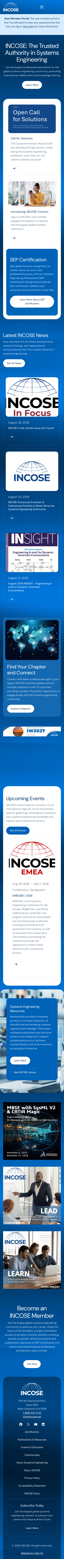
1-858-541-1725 (32, 1412)
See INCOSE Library (25, 1072)
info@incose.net (32, 1416)
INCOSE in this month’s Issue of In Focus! (31, 428)
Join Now (32, 1364)
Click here (28, 26)
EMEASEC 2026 (22, 896)
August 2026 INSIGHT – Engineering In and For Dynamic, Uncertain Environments (30, 587)
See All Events (18, 830)
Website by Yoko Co (32, 1553)
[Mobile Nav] (42, 7)
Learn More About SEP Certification (32, 301)
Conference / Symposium (29, 890)
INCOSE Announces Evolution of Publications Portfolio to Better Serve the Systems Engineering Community (31, 506)
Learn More (32, 85)
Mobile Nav (42, 7)
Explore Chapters (20, 708)
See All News (14, 363)
